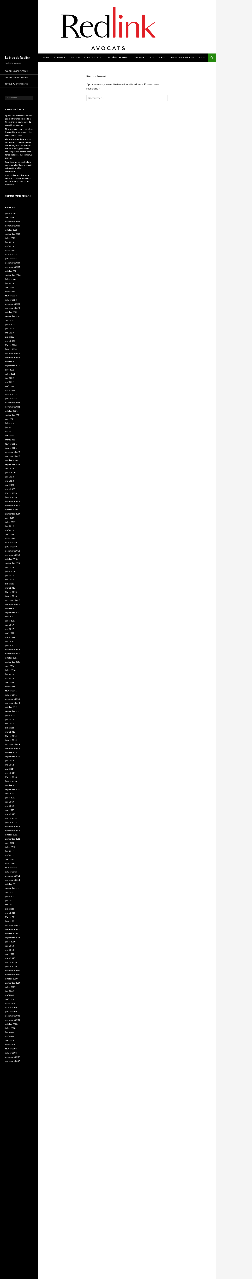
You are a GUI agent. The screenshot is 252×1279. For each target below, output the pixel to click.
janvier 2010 (11, 966)
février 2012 (11, 867)
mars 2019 (10, 538)
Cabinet (46, 57)
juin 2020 (9, 476)
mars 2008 (10, 1044)
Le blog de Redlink (17, 57)
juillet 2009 (10, 987)
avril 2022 (9, 386)
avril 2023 (9, 337)
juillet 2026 (10, 213)
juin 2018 (9, 575)
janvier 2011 (11, 921)
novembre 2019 (12, 505)
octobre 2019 (11, 509)
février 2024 (11, 295)
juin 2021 (9, 427)
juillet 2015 (10, 715)
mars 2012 (10, 863)
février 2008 (11, 1048)
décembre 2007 (12, 1057)
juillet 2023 (10, 324)
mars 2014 (10, 773)
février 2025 (11, 254)
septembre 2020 (12, 464)
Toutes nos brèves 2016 (16, 77)
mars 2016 (10, 686)
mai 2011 (9, 904)
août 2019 (9, 518)
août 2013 (9, 793)
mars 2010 (10, 958)
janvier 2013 (11, 822)
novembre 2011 (12, 880)
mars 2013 (10, 814)
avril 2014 (9, 769)
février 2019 (11, 542)
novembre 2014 (12, 748)
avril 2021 (9, 435)
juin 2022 (9, 378)
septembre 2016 (12, 662)
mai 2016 (9, 678)
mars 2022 (10, 390)
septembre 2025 (12, 234)
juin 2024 (9, 283)
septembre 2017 (12, 612)
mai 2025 (9, 246)
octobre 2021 (11, 411)
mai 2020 (9, 481)
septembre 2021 (12, 415)
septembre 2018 (12, 563)
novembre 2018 (12, 555)
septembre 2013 (12, 789)
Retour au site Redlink (16, 84)
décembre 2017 (12, 600)
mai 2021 (9, 431)
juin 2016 (9, 674)
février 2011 (11, 917)
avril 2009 (9, 999)
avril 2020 (9, 485)
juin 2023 (9, 328)
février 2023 (11, 345)
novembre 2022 (12, 357)
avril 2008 (9, 1040)
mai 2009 (9, 995)
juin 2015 (9, 719)
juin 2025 (9, 242)
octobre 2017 (11, 608)
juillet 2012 (10, 847)
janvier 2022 (11, 398)
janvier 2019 (11, 546)
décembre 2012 (12, 826)
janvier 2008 (11, 1052)
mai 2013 (9, 806)
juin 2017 (9, 625)
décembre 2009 (12, 970)
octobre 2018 (11, 559)
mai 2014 (9, 764)
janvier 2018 (11, 596)
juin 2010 (9, 946)
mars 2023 (10, 341)
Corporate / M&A (92, 57)
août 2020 (9, 468)
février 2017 (11, 641)
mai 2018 (9, 579)
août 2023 (9, 320)
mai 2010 (9, 950)
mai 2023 (9, 332)
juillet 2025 (10, 238)
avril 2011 (9, 908)
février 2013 (11, 818)
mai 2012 (9, 855)
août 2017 (9, 616)
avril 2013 (9, 810)
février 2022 (11, 394)
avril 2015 (9, 727)
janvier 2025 (11, 258)
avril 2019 (9, 534)
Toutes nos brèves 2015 (16, 71)
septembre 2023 (12, 316)
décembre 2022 (12, 353)
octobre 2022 (11, 361)
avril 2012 (9, 859)
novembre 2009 (12, 974)
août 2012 (9, 843)
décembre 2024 (12, 262)
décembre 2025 (12, 221)
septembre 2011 (12, 888)
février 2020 (11, 493)
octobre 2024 (11, 271)
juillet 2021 (10, 423)
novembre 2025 (12, 225)
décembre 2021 (12, 402)
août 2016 (9, 666)
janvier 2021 (11, 448)
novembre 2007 (12, 1061)
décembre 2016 (12, 649)
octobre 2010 (11, 933)
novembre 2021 (12, 406)
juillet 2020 (10, 472)
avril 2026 (9, 217)
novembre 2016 (12, 653)
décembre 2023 (12, 304)
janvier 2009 (11, 1011)
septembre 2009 (12, 983)
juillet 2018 (10, 571)
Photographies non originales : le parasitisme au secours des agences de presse (19, 132)
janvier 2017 (11, 645)
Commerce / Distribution (67, 57)
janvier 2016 (11, 695)
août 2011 (9, 892)
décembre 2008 (12, 1015)
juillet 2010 (10, 941)
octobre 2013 (11, 785)
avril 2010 (9, 954)
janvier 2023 (11, 349)
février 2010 (11, 962)
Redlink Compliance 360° (182, 57)
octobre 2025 (11, 230)
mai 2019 (9, 530)
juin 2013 (9, 801)
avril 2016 (9, 682)
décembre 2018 (12, 550)
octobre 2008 (11, 1024)
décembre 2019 (12, 501)
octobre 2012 (11, 834)
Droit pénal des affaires (118, 57)
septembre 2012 (12, 839)
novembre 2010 (12, 929)
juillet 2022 (10, 374)
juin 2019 (9, 526)
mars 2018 (10, 588)
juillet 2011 (10, 896)
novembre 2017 (12, 604)
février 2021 (11, 444)
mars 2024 (10, 291)
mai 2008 (9, 1036)
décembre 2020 (12, 452)
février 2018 (11, 592)
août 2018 (9, 567)
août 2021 (9, 419)
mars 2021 (10, 439)
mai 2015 (9, 723)
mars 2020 (10, 489)
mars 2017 (10, 637)
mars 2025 (10, 250)
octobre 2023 (11, 312)
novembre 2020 (12, 456)
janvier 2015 (11, 740)
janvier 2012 (11, 871)
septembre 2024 (12, 275)
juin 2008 (9, 1032)
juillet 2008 (10, 1028)
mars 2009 (10, 1003)
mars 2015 (10, 732)
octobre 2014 (11, 752)
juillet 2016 (10, 670)
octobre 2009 (11, 978)
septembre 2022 (12, 365)
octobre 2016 (11, 657)
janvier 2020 (11, 497)
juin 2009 (9, 991)
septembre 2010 (12, 937)
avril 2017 (9, 633)
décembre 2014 (12, 744)
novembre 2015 (12, 703)
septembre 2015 (12, 711)
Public (162, 57)
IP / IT (152, 57)
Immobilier (139, 57)
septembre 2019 (12, 513)
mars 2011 (10, 913)
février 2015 (11, 736)
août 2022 (9, 369)
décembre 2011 (12, 876)
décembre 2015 (12, 699)
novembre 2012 (12, 830)
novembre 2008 (12, 1020)
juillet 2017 (10, 620)
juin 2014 (9, 760)
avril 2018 (9, 583)
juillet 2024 (10, 279)
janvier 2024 (11, 299)
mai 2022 (9, 382)
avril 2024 (9, 287)
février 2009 (11, 1007)
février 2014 (11, 777)
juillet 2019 (10, 522)
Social (202, 57)
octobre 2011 (11, 884)
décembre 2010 (12, 925)
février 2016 (11, 690)
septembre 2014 (12, 756)
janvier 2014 (11, 781)
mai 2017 (9, 629)
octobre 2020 (11, 460)
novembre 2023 (12, 308)
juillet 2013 (10, 797)
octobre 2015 (11, 707)
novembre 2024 (12, 267)
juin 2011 (9, 900)
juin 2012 (9, 851)
